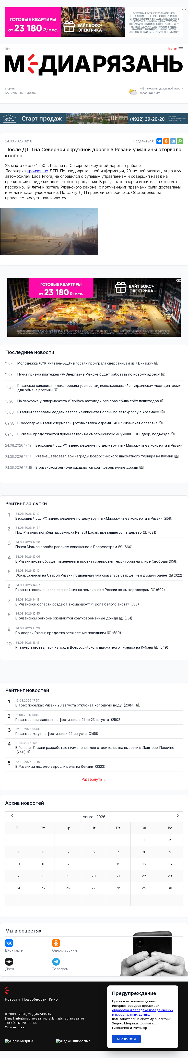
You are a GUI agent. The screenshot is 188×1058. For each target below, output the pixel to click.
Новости (12, 999)
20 (94, 876)
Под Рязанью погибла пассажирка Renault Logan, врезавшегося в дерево (78, 532)
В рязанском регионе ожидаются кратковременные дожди (86, 467)
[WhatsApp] (180, 141)
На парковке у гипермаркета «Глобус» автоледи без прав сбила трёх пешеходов (88, 401)
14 (118, 864)
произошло (37, 170)
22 (144, 876)
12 (68, 864)
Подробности (34, 999)
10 (18, 864)
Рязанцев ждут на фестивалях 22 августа (51, 733)
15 (144, 864)
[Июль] (11, 816)
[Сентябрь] (176, 816)
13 (93, 864)
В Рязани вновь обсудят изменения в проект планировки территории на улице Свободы (91, 561)
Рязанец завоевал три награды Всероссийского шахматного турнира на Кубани (104, 456)
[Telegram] (173, 141)
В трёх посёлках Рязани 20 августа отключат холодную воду (69, 705)
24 (18, 888)
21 (118, 876)
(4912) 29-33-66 (25, 1023)
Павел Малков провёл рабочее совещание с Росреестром (66, 547)
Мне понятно (126, 1039)
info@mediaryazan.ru (30, 1018)
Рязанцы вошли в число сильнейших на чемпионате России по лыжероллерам (82, 590)
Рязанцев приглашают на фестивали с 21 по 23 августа (62, 720)
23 (170, 876)
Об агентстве (14, 1027)
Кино (53, 999)
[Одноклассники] (166, 141)
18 (43, 876)
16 (170, 864)
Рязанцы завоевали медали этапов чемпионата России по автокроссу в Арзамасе (88, 412)
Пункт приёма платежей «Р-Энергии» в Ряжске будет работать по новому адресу (88, 374)
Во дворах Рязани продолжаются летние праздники (60, 633)
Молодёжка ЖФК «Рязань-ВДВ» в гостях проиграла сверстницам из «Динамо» (85, 363)
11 (43, 864)
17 (18, 876)
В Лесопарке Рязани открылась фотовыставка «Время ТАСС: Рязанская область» (87, 423)
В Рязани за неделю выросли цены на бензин (54, 766)
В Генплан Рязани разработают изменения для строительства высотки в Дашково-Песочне (94, 747)
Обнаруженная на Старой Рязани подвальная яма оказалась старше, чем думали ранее (91, 575)
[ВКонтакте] (159, 141)
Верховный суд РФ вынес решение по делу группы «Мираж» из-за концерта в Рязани (109, 445)
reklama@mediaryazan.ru (65, 1018)
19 (68, 876)
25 (43, 888)
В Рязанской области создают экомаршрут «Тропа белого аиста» (72, 604)
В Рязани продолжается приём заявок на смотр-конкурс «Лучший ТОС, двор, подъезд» (93, 434)
